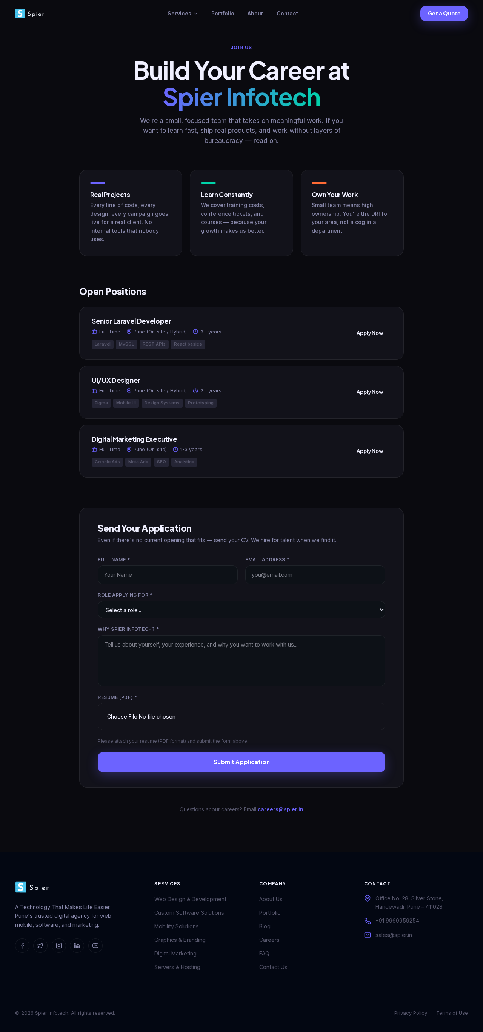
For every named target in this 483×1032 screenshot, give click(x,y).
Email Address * (267, 559)
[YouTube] (95, 945)
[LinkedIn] (77, 945)
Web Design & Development (190, 899)
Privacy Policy (410, 1013)
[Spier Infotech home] (30, 13)
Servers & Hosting (177, 967)
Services (179, 13)
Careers (269, 940)
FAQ (264, 953)
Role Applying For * (125, 595)
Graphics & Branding (180, 940)
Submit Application (242, 761)
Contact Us (273, 967)
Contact (287, 13)
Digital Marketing (175, 953)
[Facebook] (22, 945)
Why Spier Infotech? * (128, 629)
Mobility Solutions (176, 926)
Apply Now (370, 333)
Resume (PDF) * (117, 697)
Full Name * (114, 559)
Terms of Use (452, 1013)
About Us (271, 899)
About (255, 13)
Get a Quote (444, 13)
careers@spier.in (280, 809)
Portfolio (222, 13)
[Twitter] (40, 945)
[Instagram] (59, 945)
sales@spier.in (393, 935)
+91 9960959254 (397, 920)
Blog (265, 926)
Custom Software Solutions (189, 912)
